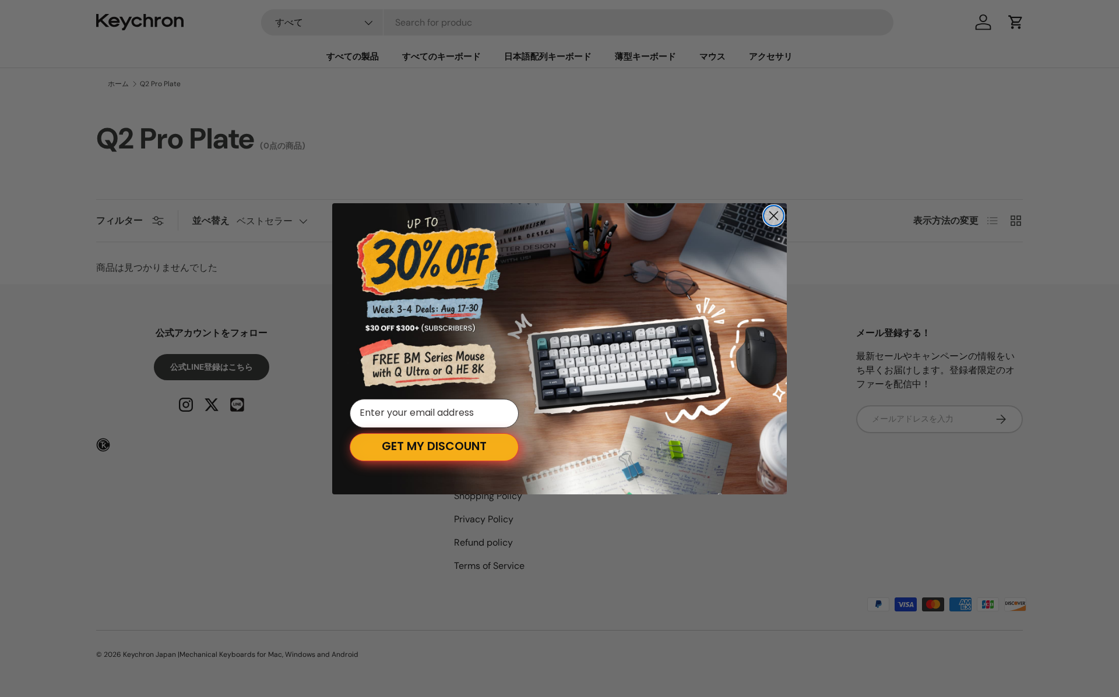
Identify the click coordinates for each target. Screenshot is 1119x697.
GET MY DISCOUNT (434, 447)
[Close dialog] (773, 216)
